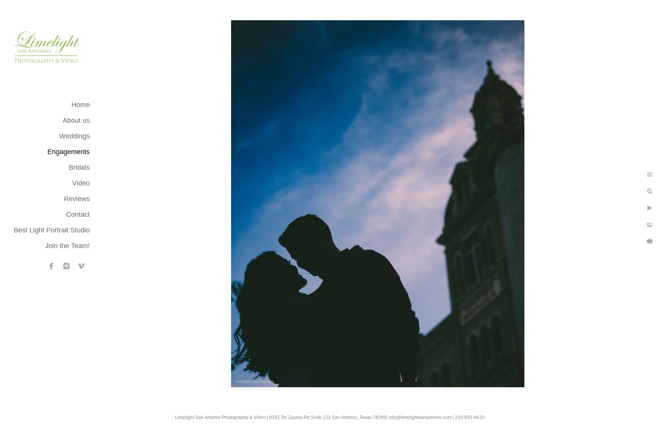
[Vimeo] (81, 266)
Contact (78, 214)
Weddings (74, 136)
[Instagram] (66, 266)
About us (76, 120)
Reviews (77, 199)
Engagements (68, 152)
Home (80, 105)
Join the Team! (67, 246)
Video (81, 183)
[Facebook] (51, 266)
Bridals (79, 167)
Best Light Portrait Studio (52, 230)
